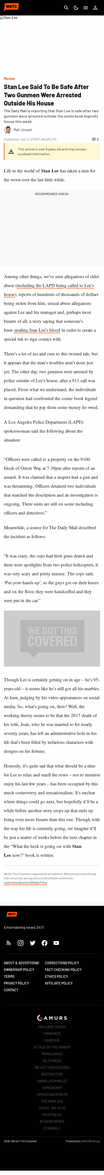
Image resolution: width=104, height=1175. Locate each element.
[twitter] (32, 943)
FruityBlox (52, 1115)
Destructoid (52, 1074)
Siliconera (52, 1061)
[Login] (95, 8)
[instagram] (20, 943)
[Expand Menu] (85, 8)
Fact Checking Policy (63, 970)
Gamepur (52, 1040)
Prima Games (52, 1054)
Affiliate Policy (59, 983)
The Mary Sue (52, 1101)
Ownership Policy (19, 970)
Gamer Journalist (52, 1081)
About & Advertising (21, 963)
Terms (9, 976)
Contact (11, 990)
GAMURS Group (90, 1141)
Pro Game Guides (52, 1027)
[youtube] (56, 943)
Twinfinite (52, 1034)
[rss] (9, 943)
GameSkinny (52, 1088)
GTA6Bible (52, 1128)
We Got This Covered (52, 1067)
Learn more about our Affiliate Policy (25, 882)
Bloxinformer (52, 1121)
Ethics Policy (56, 976)
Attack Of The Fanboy (52, 1047)
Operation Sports (52, 1094)
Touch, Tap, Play (52, 1108)
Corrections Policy (62, 963)
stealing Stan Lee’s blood (37, 330)
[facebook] (44, 943)
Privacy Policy (16, 983)
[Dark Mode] (76, 8)
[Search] (66, 8)
